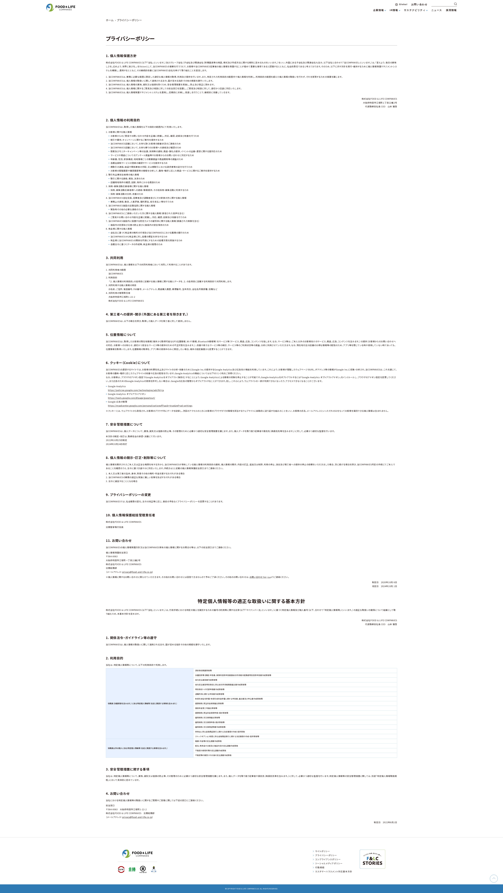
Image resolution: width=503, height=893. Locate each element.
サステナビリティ (415, 10)
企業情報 (378, 10)
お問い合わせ (419, 4)
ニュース (436, 10)
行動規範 (320, 867)
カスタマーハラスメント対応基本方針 (333, 871)
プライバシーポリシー (326, 855)
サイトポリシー (322, 851)
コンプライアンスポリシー (328, 859)
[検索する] (455, 4)
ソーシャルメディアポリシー (329, 863)
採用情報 (451, 10)
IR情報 (394, 10)
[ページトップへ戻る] (494, 879)
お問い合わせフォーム (260, 577)
